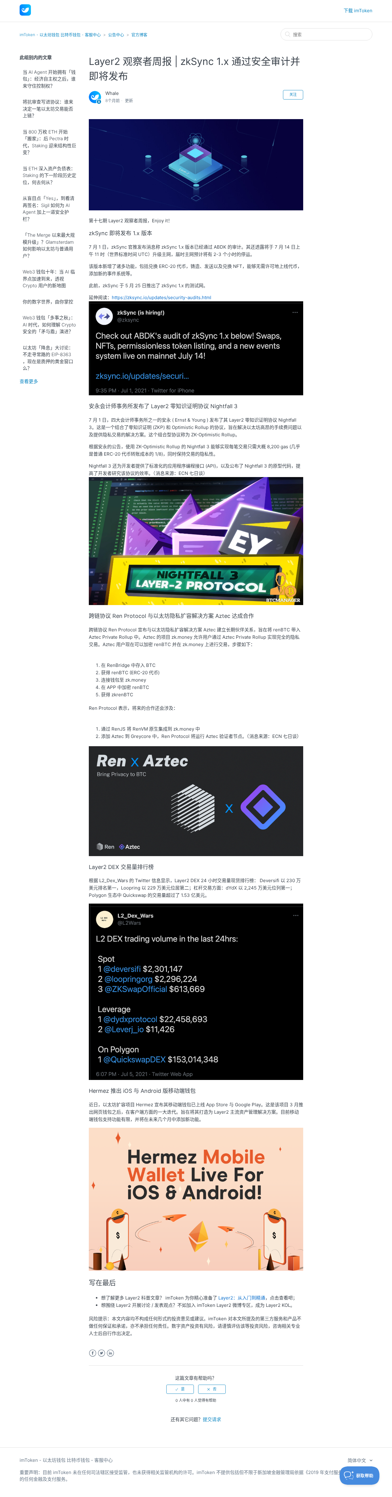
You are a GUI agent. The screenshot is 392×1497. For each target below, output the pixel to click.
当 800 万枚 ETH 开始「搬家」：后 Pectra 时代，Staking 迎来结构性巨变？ (49, 142)
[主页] (25, 14)
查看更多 (29, 381)
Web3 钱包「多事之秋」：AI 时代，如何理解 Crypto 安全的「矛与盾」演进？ (49, 324)
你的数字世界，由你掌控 (48, 302)
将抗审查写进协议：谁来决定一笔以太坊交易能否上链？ (48, 108)
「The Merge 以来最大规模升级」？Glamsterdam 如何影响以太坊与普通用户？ (49, 245)
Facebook (92, 1353)
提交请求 (212, 1419)
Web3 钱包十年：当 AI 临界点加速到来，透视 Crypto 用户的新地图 (49, 278)
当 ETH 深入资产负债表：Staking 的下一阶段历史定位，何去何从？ (49, 175)
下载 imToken (358, 10)
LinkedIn (110, 1353)
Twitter (101, 1353)
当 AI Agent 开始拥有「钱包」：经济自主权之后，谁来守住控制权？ (49, 79)
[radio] (180, 1389)
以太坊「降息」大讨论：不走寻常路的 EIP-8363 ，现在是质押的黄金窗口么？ (48, 358)
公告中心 (116, 34)
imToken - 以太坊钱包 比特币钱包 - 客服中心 (60, 34)
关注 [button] (293, 94)
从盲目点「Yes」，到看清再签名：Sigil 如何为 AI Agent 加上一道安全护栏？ (48, 208)
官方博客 (139, 34)
